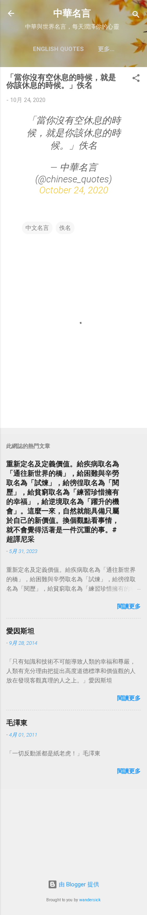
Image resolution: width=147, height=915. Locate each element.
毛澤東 (16, 723)
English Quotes (58, 49)
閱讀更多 (129, 606)
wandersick (90, 899)
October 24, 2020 (73, 190)
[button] (136, 79)
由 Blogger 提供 (78, 884)
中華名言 (72, 13)
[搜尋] (136, 16)
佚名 (65, 227)
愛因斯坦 (20, 631)
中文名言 (37, 227)
